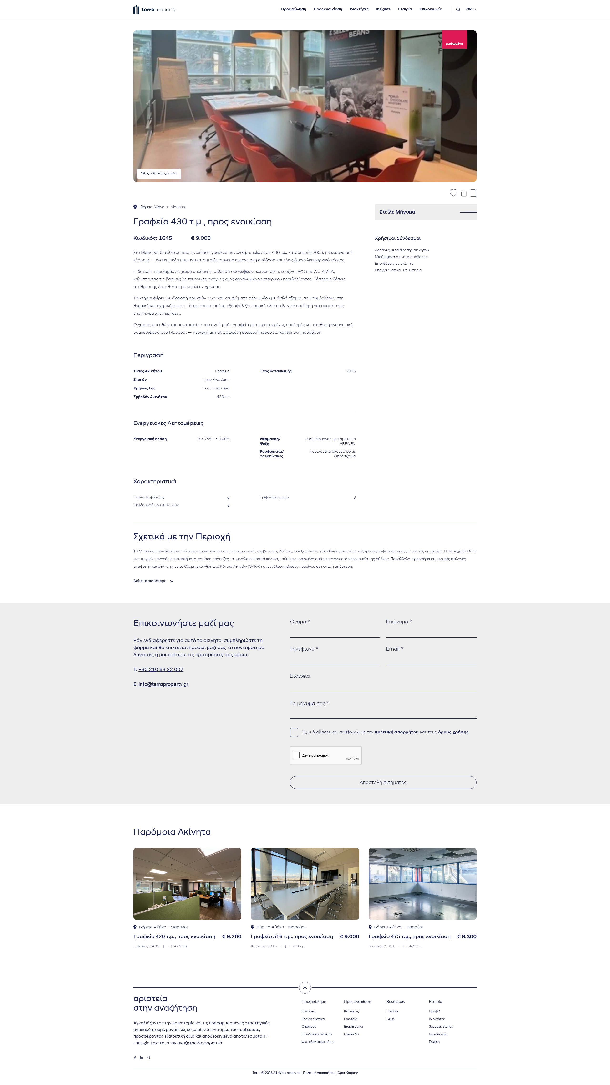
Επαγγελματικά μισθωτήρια (398, 270)
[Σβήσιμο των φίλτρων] (305, 988)
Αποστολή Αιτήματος (383, 782)
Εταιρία (405, 9)
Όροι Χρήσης (347, 1073)
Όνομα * (300, 622)
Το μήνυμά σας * (309, 704)
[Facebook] (134, 1057)
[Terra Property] (154, 9)
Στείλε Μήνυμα (397, 212)
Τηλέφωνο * (304, 649)
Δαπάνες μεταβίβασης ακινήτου (402, 250)
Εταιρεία (300, 676)
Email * (394, 649)
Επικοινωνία (431, 9)
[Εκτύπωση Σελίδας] (474, 193)
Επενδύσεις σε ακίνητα (394, 264)
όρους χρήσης (453, 732)
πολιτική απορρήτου (397, 732)
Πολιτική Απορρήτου (319, 1073)
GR (469, 9)
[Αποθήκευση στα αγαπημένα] (454, 193)
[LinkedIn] (141, 1057)
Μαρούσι (178, 207)
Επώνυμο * (399, 622)
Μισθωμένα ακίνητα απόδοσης (401, 257)
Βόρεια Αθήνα (152, 207)
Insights (383, 9)
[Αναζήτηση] (458, 9)
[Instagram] (148, 1057)
